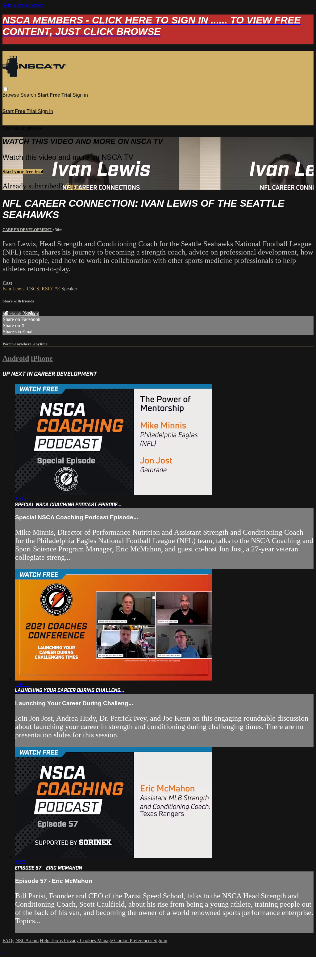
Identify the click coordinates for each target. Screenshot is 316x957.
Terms (57, 940)
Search (28, 95)
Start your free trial (22, 171)
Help (45, 940)
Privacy (72, 940)
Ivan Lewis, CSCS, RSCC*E (31, 288)
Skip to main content (22, 5)
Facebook (12, 313)
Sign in (80, 95)
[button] (6, 89)
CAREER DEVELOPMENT (27, 229)
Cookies (88, 940)
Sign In (45, 111)
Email (33, 313)
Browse (11, 95)
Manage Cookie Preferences (125, 940)
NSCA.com (27, 940)
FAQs (8, 940)
